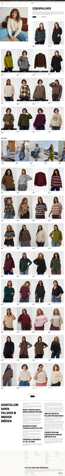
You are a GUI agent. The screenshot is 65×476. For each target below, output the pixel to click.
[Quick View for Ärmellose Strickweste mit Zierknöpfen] (16, 359)
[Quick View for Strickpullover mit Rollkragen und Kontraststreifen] (47, 74)
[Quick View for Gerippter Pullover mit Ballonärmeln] (16, 191)
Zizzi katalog (57, 456)
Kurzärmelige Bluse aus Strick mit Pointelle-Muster (54, 303)
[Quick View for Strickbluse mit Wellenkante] (16, 303)
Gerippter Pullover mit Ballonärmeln (5, 191)
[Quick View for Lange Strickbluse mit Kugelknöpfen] (63, 45)
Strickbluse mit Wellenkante (4, 303)
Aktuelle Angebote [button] (12, 4)
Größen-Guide (58, 428)
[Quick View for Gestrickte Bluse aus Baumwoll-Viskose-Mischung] (47, 275)
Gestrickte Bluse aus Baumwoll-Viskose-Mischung (23, 275)
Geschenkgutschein (47, 459)
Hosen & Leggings (26, 457)
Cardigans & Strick (27, 458)
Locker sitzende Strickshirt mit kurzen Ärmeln (22, 331)
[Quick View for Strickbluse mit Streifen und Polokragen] (16, 131)
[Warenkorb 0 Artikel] (63, 3)
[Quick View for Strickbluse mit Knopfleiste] (47, 247)
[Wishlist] (47, 22)
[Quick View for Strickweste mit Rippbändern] (47, 359)
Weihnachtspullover (36, 420)
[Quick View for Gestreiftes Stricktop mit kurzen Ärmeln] (47, 219)
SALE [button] (20, 4)
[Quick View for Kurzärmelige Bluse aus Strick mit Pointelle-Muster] (63, 303)
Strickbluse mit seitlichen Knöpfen (52, 73)
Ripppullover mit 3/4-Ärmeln (4, 275)
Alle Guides (46, 458)
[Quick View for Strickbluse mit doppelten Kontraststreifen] (63, 191)
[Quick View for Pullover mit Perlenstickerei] (47, 191)
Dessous (25, 460)
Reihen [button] (15, 4)
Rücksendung (46, 457)
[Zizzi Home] (32, 2)
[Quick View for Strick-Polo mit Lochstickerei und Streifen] (47, 387)
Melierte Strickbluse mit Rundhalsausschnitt (38, 45)
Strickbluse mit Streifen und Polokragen (5, 131)
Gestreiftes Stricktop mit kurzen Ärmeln (37, 219)
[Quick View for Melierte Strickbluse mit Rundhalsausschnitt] (47, 45)
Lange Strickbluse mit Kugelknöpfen (52, 45)
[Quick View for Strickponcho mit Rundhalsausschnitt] (47, 303)
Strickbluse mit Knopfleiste (20, 247)
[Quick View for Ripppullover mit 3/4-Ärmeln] (16, 275)
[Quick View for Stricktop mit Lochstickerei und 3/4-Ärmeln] (63, 387)
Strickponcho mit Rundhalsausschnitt (37, 303)
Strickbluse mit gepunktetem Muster (5, 219)
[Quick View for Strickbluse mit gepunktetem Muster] (16, 219)
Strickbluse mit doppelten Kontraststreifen (53, 191)
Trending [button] (7, 4)
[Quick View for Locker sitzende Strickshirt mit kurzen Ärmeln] (47, 331)
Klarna (46, 460)
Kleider (25, 459)
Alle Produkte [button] (2, 4)
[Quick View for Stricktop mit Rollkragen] (16, 74)
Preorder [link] (19, 4)
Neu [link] (5, 4)
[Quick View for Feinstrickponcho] (63, 359)
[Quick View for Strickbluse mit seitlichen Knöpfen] (63, 73)
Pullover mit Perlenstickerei (20, 191)
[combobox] (56, 3)
